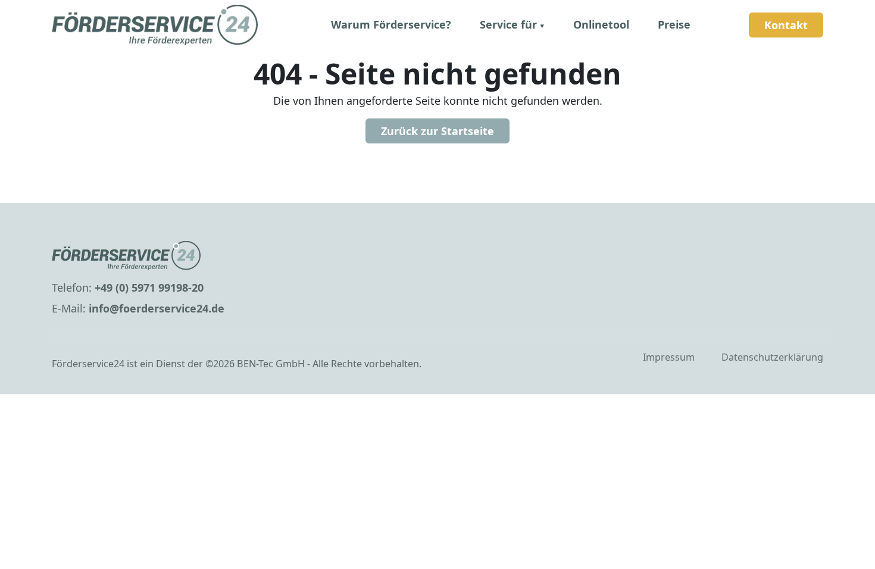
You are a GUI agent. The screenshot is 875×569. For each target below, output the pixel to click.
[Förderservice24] (155, 25)
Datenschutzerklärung (772, 357)
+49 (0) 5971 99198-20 (149, 287)
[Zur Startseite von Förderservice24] (175, 255)
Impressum (669, 357)
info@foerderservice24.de (156, 308)
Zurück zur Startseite (437, 131)
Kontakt (786, 25)
